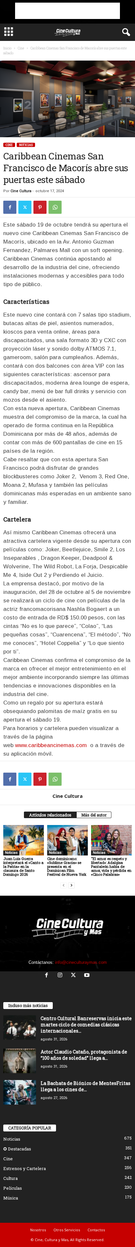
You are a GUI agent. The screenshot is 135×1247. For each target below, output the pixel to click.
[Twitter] (24, 207)
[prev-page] (63, 885)
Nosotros (38, 1229)
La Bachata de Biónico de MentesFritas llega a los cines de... (85, 1086)
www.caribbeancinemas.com (51, 745)
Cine (21, 48)
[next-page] (71, 885)
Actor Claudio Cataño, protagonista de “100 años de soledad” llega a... (84, 1055)
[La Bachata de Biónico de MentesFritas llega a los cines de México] (19, 1092)
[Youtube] (88, 975)
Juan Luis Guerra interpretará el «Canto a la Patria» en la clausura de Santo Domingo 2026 (23, 866)
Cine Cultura (20, 191)
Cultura (10, 1178)
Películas (12, 1188)
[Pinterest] (40, 207)
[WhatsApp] (55, 207)
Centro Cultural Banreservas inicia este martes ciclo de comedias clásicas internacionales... (86, 1024)
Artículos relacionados (50, 814)
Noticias (26, 145)
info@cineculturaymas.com (81, 962)
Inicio (7, 48)
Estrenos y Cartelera (24, 1168)
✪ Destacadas (17, 1149)
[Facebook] (9, 207)
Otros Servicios (66, 1229)
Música (10, 1198)
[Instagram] (61, 975)
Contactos (96, 1229)
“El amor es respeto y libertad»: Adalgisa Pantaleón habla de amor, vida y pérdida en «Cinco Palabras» (111, 866)
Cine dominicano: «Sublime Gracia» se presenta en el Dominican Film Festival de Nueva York (67, 866)
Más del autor (93, 814)
